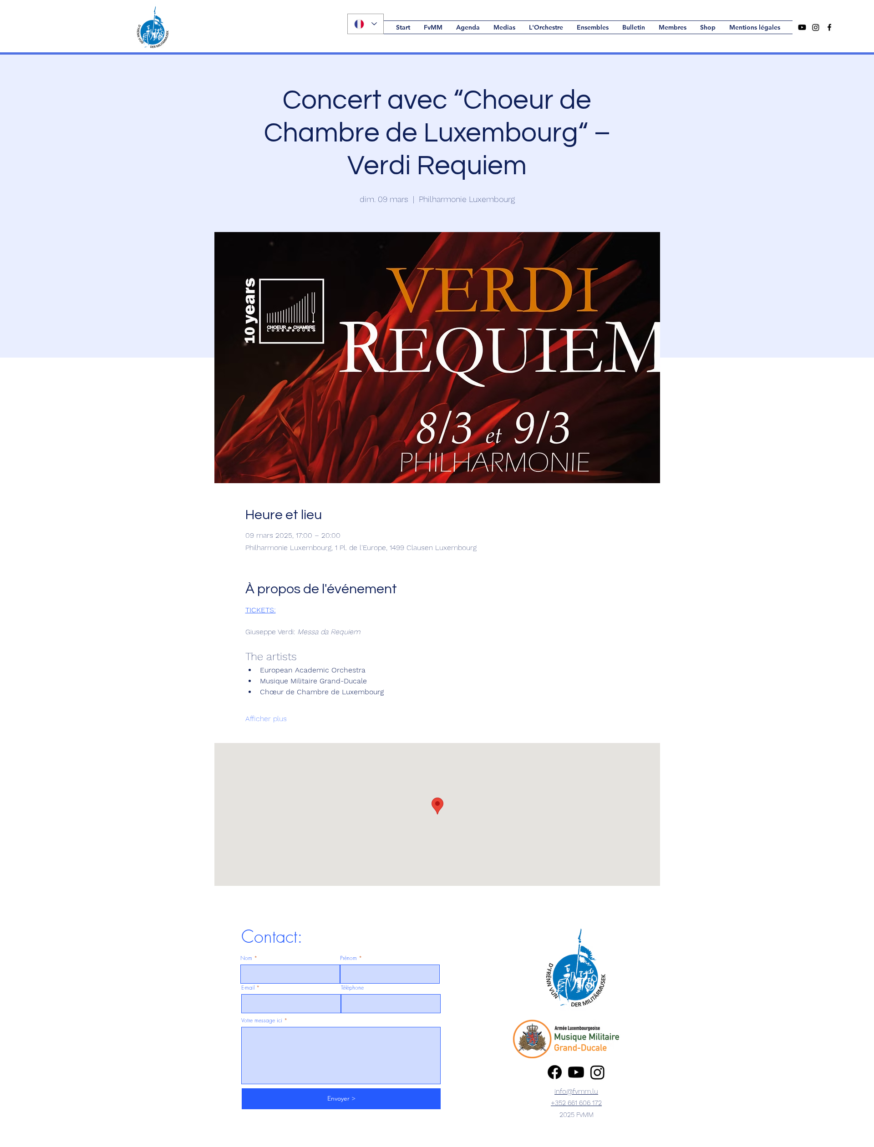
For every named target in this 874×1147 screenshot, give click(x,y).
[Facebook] (554, 1072)
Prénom (348, 958)
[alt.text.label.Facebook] (829, 27)
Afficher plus (266, 718)
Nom (246, 958)
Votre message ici (261, 1020)
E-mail (247, 987)
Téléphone (352, 987)
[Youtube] (802, 27)
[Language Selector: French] (365, 24)
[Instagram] (815, 27)
